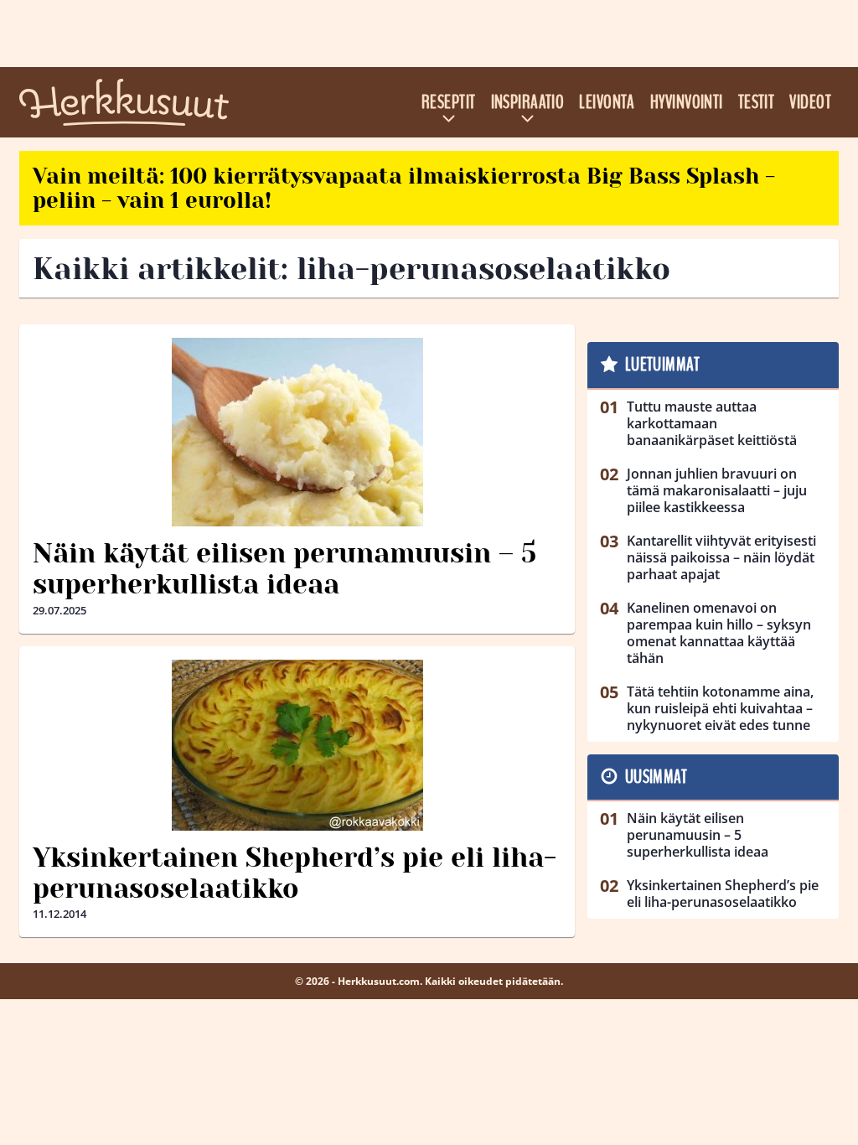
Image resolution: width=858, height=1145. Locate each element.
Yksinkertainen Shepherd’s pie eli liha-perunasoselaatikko (294, 873)
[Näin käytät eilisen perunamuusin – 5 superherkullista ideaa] (297, 432)
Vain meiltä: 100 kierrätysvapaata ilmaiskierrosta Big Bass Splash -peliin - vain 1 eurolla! (404, 188)
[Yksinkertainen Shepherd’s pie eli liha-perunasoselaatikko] (297, 745)
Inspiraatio (528, 102)
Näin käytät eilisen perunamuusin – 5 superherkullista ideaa (284, 569)
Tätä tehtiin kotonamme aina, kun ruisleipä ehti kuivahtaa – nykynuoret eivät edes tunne (720, 708)
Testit (756, 102)
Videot (810, 102)
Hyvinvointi (686, 102)
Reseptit (448, 102)
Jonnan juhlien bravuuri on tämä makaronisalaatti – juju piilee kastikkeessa (717, 490)
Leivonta (607, 102)
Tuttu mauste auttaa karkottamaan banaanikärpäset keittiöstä (712, 423)
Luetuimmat (662, 364)
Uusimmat (656, 777)
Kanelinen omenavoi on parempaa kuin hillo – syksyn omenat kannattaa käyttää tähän (719, 632)
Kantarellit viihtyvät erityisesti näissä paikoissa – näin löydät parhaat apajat (721, 557)
